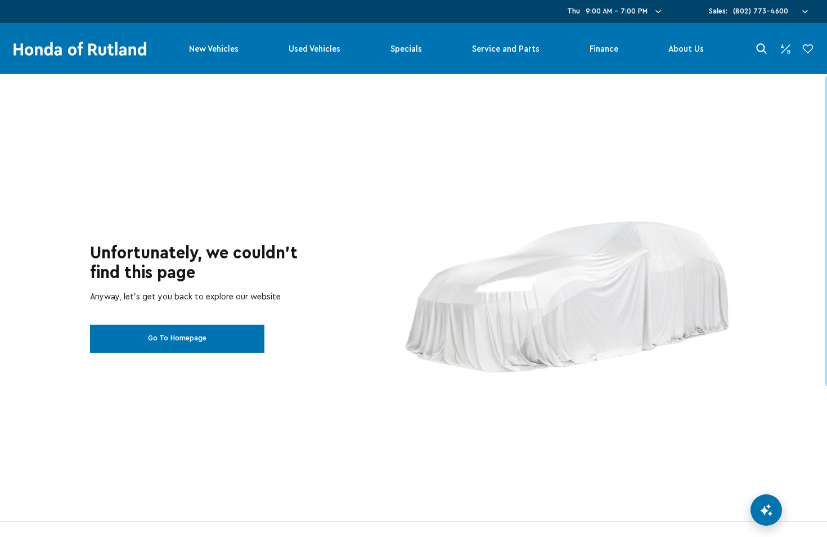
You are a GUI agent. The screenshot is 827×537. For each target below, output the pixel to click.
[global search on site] (761, 48)
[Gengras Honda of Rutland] (80, 49)
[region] (413, 305)
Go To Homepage (177, 338)
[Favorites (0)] (807, 48)
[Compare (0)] (785, 48)
